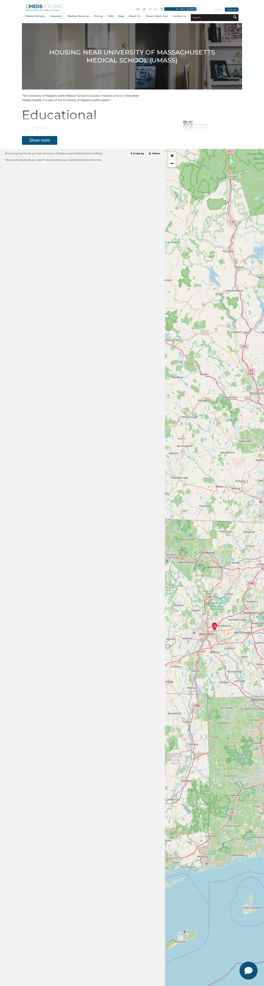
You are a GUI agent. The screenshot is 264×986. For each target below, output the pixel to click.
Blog (121, 16)
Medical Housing (78, 16)
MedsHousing (44, 6)
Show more (39, 140)
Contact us (179, 16)
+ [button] (172, 156)
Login (218, 9)
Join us (231, 9)
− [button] (172, 163)
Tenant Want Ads (157, 16)
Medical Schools (35, 16)
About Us (135, 16)
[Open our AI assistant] (249, 971)
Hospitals (56, 16)
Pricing (98, 16)
